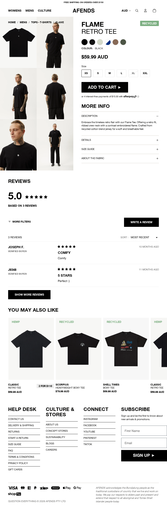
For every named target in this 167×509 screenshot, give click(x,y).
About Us (52, 424)
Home (12, 22)
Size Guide (14, 444)
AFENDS (50, 501)
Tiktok (88, 444)
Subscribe (135, 409)
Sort (124, 237)
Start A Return (18, 438)
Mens (23, 22)
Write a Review (141, 222)
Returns (14, 431)
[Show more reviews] (29, 294)
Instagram (91, 419)
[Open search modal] (136, 10)
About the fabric (92, 158)
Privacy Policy (18, 463)
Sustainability (55, 437)
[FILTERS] (19, 222)
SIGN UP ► (144, 456)
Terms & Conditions (21, 456)
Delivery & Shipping (21, 425)
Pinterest (90, 438)
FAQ (10, 450)
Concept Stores (57, 430)
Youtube (89, 431)
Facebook (90, 425)
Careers (51, 449)
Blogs (50, 443)
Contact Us (16, 419)
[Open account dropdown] (145, 10)
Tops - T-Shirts (41, 22)
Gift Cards (15, 469)
